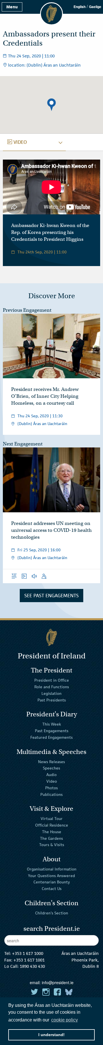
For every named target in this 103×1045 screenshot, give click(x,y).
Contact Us (52, 888)
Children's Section (51, 913)
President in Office (51, 680)
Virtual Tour (52, 818)
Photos (51, 787)
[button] (51, 104)
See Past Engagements (51, 595)
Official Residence (51, 825)
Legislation (51, 693)
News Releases (51, 761)
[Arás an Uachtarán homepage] (51, 637)
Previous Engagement (27, 310)
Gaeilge (95, 6)
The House (51, 831)
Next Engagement (23, 444)
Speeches (51, 768)
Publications (51, 794)
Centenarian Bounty (51, 882)
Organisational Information (51, 869)
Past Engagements (51, 730)
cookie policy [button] (64, 1019)
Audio (51, 774)
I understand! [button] (51, 1034)
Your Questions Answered (51, 875)
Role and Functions (51, 686)
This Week (51, 724)
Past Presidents (51, 700)
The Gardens (51, 838)
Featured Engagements (51, 737)
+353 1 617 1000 (27, 953)
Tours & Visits (51, 844)
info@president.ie (58, 982)
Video (51, 781)
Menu (12, 6)
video (17, 142)
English (80, 6)
